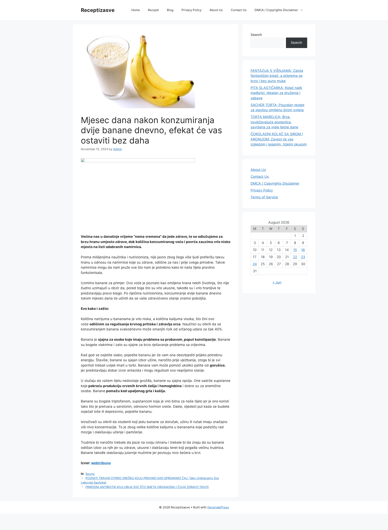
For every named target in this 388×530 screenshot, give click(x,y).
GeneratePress (218, 507)
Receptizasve (98, 10)
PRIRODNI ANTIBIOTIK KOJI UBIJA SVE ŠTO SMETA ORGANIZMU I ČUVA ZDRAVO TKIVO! (147, 487)
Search (256, 35)
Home (135, 10)
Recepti (153, 10)
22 (295, 257)
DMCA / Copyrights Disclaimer (276, 10)
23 (303, 257)
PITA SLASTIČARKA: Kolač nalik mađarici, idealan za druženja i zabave (276, 93)
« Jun (277, 282)
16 (303, 250)
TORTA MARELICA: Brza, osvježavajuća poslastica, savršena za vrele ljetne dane (274, 122)
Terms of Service (264, 197)
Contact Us (239, 10)
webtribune (101, 463)
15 (295, 250)
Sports (90, 474)
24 (255, 264)
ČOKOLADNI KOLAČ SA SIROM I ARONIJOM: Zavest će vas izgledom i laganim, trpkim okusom (279, 139)
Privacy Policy (191, 10)
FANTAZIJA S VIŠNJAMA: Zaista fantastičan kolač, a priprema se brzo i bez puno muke (277, 76)
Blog (170, 10)
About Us (216, 10)
